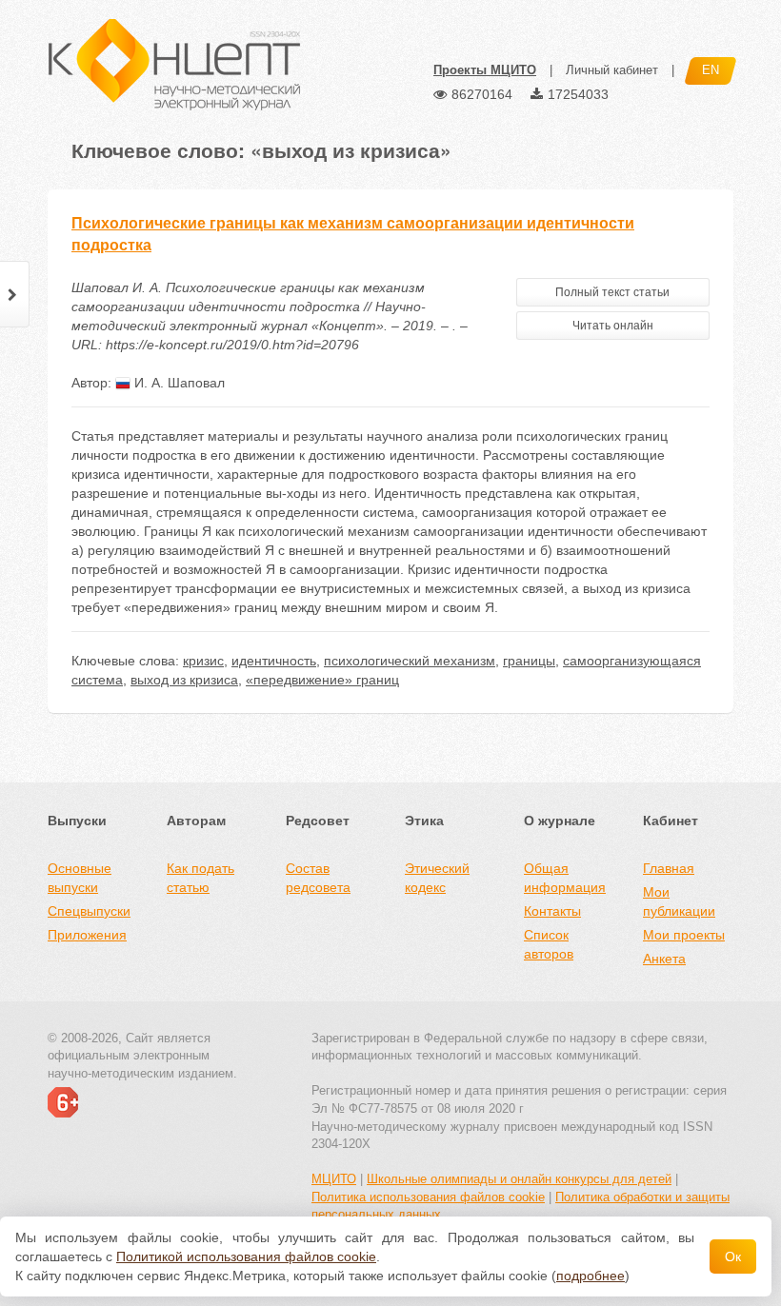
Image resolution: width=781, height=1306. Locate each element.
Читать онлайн (612, 325)
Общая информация (565, 878)
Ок (733, 1256)
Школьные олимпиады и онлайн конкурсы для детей (519, 1179)
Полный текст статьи (612, 292)
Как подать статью (200, 878)
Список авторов (548, 944)
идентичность (273, 660)
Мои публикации (679, 901)
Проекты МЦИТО (484, 70)
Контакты (552, 911)
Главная (668, 868)
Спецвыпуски (89, 911)
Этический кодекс (437, 878)
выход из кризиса (184, 679)
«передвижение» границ (322, 679)
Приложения (87, 934)
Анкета (664, 958)
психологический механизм (409, 660)
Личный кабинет (612, 70)
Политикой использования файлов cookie (246, 1256)
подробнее (590, 1275)
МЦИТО (333, 1179)
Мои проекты (684, 934)
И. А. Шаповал (177, 382)
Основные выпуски (79, 878)
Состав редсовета (318, 878)
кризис (203, 660)
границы (529, 660)
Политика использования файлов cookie (428, 1197)
